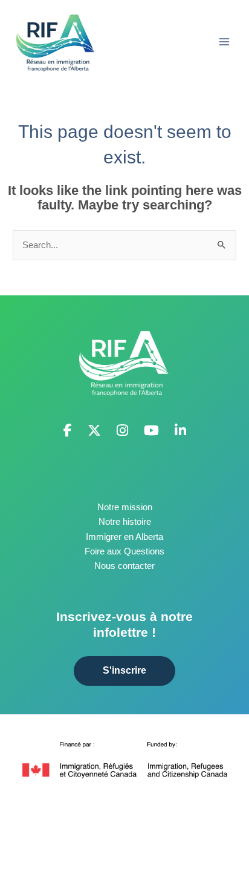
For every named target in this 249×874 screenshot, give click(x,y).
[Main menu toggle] (224, 41)
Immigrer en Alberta (124, 537)
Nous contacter (124, 566)
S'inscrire (124, 670)
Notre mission (124, 507)
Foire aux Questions (124, 551)
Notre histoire (125, 522)
